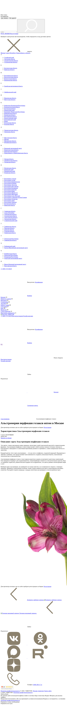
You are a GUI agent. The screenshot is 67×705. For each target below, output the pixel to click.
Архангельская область (11, 60)
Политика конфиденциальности (10, 691)
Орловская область (9, 162)
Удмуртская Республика (11, 238)
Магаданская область (10, 137)
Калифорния (39, 282)
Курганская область (10, 123)
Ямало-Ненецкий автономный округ (15, 264)
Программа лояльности (8, 313)
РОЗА (3, 33)
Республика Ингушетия (11, 186)
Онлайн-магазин (28, 316)
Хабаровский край (9, 246)
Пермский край (8, 169)
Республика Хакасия (10, 202)
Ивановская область (10, 98)
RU (2, 344)
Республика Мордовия (11, 194)
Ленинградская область (11, 130)
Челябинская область (10, 253)
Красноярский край (10, 119)
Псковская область (9, 172)
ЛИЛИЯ (7, 33)
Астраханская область (10, 62)
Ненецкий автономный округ (13, 148)
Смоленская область (10, 219)
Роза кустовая (14, 33)
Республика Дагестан (10, 185)
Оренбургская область (10, 160)
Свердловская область (10, 217)
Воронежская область (10, 80)
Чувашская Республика (11, 257)
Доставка (4, 303)
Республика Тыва (9, 200)
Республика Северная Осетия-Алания (15, 197)
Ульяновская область (10, 240)
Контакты (4, 300)
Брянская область (9, 69)
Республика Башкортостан (12, 182)
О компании (4, 302)
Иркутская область (9, 99)
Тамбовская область (10, 226)
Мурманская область (10, 142)
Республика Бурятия (10, 183)
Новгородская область (10, 151)
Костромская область (10, 116)
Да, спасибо (4, 18)
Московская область (10, 141)
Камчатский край (9, 110)
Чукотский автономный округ (13, 258)
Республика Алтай (9, 180)
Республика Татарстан (11, 199)
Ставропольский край (10, 220)
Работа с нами (5, 305)
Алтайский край (9, 57)
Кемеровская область (10, 113)
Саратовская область (10, 214)
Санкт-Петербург (11, 53)
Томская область (9, 229)
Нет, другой (13, 18)
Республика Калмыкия (11, 188)
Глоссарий (4, 306)
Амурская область (9, 59)
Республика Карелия (10, 189)
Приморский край (9, 171)
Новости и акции (6, 299)
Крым (6, 121)
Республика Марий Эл (11, 193)
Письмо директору (38, 691)
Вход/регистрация (17, 316)
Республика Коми (9, 191)
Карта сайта (47, 691)
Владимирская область (11, 75)
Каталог (3, 297)
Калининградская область (12, 107)
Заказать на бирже (6, 438)
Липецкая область (9, 132)
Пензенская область (10, 168)
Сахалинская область (10, 216)
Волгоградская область (11, 77)
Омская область (9, 159)
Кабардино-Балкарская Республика (14, 105)
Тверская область (9, 228)
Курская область (9, 124)
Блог (2, 308)
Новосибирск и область (23, 53)
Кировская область (9, 115)
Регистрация (47, 427)
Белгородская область (10, 68)
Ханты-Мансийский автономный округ (16, 248)
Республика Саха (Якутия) (12, 196)
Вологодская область (10, 78)
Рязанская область (9, 205)
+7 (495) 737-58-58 (6, 269)
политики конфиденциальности (10, 700)
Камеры (29, 295)
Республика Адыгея (10, 178)
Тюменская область (10, 233)
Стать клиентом (6, 311)
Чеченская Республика (11, 255)
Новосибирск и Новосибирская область (16, 153)
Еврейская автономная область (13, 86)
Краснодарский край (10, 118)
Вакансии (4, 309)
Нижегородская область (11, 150)
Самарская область (9, 211)
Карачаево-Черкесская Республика (14, 112)
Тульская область (9, 231)
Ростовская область (10, 203)
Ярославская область (10, 266)
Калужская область (10, 108)
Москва (3, 53)
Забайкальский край (10, 92)
